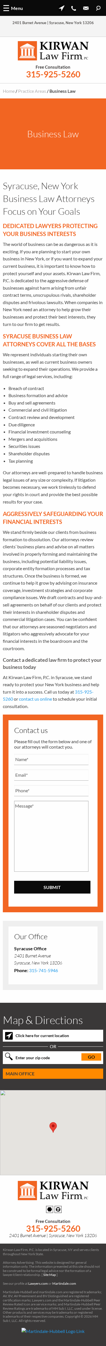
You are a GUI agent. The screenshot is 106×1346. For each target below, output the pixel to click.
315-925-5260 (53, 74)
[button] (53, 1127)
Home (9, 91)
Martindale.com (64, 1283)
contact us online (35, 699)
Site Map (49, 1275)
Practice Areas (32, 91)
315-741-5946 (43, 970)
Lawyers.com (38, 1283)
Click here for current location (42, 1035)
